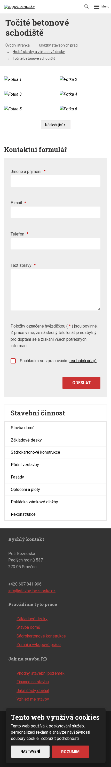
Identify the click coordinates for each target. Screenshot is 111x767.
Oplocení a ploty (25, 489)
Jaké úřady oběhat (33, 690)
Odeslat (81, 382)
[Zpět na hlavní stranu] (19, 7)
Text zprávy (23, 265)
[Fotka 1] (27, 79)
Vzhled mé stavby (33, 699)
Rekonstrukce (23, 514)
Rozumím (70, 751)
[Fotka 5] (27, 109)
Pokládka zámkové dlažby (34, 501)
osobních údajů (83, 360)
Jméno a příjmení (28, 171)
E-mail (18, 202)
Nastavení (30, 751)
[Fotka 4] (83, 94)
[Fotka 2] (83, 79)
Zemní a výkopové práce (39, 644)
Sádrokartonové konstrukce (35, 452)
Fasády (17, 477)
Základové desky (26, 440)
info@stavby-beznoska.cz (32, 590)
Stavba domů (23, 427)
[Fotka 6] (83, 109)
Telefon (19, 234)
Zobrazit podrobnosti (60, 738)
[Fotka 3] (27, 94)
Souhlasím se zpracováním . (58, 360)
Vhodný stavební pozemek (41, 673)
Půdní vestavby (25, 464)
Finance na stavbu (33, 681)
